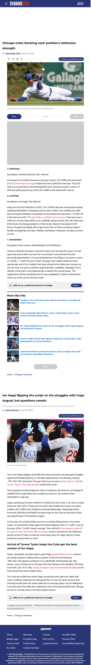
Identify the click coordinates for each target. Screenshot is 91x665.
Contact (46, 634)
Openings (27, 634)
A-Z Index (11, 648)
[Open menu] (6, 3)
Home (9, 375)
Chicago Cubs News (23, 375)
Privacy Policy (68, 639)
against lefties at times (62, 554)
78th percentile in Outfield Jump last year (46, 217)
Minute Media (18, 654)
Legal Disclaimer (50, 643)
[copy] (21, 59)
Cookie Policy (29, 643)
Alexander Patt (12, 53)
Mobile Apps (12, 639)
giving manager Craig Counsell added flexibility (56, 567)
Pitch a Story (49, 639)
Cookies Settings (31, 648)
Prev (14, 116)
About (9, 634)
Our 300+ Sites (69, 634)
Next (77, 116)
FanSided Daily (30, 639)
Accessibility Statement (73, 643)
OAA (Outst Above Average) (22, 183)
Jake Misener (12, 410)
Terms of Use (13, 643)
